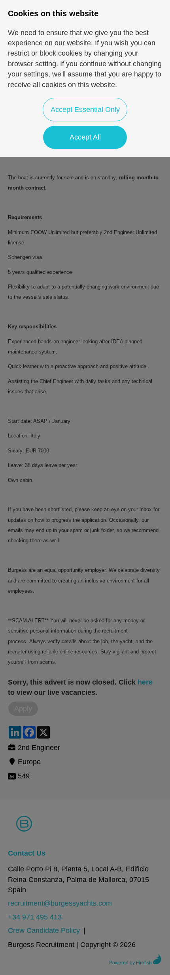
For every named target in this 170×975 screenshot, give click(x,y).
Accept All (85, 137)
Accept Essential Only (85, 110)
